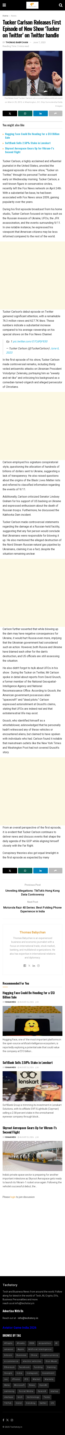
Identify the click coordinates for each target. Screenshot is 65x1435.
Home (5, 15)
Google (8, 1373)
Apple (21, 1349)
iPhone (16, 1379)
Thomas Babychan (17, 42)
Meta (7, 1385)
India (19, 1373)
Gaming (51, 1367)
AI (56, 1343)
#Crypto (8, 1343)
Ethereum (9, 1367)
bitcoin (8, 1355)
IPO (26, 1379)
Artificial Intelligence (40, 1349)
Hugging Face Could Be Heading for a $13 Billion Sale (32, 135)
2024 (31, 1343)
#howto (21, 1343)
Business (21, 1355)
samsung (9, 1391)
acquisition (45, 1343)
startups (8, 1397)
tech (20, 1397)
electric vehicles (32, 1361)
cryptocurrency (50, 1355)
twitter (43, 1403)
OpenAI (43, 1385)
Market (36, 1379)
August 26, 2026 (26, 1002)
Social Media (26, 1391)
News (13, 15)
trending (30, 1403)
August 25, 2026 (26, 1137)
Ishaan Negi (10, 1002)
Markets (49, 1379)
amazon (8, 1349)
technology (33, 1397)
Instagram (32, 1373)
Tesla (47, 1397)
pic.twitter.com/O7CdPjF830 (30, 341)
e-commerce (11, 1361)
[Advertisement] (32, 275)
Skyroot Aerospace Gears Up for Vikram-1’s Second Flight (29, 150)
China (34, 1355)
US (52, 1403)
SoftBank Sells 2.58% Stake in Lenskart (28, 143)
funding (38, 1367)
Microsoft (19, 1385)
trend (19, 1403)
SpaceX (42, 1391)
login (13, 1197)
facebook (24, 1367)
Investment (48, 1373)
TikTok (7, 1403)
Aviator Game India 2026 (19, 1328)
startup (54, 1391)
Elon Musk (51, 1361)
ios (6, 1379)
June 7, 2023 (39, 42)
